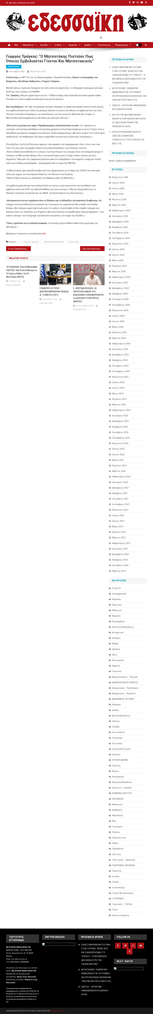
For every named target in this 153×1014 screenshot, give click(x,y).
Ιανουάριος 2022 (120, 482)
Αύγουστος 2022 (120, 443)
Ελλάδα (44, 45)
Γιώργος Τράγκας (31, 242)
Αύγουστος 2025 (120, 244)
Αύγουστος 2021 (120, 510)
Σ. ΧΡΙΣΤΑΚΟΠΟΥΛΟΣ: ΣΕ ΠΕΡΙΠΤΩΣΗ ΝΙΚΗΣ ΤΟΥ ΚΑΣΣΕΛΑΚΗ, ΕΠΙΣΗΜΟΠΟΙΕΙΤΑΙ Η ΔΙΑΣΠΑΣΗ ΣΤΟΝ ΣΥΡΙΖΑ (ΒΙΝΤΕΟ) (88, 295)
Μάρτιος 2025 (119, 271)
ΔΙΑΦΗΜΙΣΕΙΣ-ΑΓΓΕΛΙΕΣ (123, 699)
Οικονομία (117, 826)
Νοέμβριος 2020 (120, 560)
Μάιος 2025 (118, 260)
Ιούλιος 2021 (118, 515)
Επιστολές (117, 743)
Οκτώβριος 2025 (120, 233)
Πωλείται (116, 871)
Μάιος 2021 (118, 526)
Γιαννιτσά (116, 671)
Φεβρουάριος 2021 (121, 543)
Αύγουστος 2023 (120, 377)
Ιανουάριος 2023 (120, 415)
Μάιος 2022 (118, 460)
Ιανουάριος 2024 (120, 349)
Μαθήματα (117, 810)
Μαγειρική (117, 804)
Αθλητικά (116, 610)
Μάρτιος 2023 (119, 404)
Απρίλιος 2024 (119, 332)
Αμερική (116, 616)
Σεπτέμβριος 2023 (121, 371)
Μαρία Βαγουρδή (38, 71)
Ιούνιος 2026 (118, 188)
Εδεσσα (116, 721)
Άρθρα (115, 643)
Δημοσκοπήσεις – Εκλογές (125, 677)
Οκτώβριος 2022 (120, 432)
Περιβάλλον (118, 848)
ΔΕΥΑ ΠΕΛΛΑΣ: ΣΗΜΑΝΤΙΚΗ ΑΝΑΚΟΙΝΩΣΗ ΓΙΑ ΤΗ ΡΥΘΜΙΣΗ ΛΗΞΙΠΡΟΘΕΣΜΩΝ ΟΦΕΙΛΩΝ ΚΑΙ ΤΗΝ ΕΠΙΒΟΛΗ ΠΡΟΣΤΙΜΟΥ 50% (129, 94)
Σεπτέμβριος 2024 (121, 305)
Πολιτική (116, 854)
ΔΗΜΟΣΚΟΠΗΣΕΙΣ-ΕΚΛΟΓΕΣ (125, 682)
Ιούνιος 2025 (118, 255)
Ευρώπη (116, 754)
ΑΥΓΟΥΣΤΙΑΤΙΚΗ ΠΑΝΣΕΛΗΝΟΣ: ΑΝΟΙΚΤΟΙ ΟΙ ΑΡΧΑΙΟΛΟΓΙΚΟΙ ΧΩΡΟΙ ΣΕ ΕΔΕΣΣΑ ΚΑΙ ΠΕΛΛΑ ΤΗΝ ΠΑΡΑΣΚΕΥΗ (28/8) (129, 121)
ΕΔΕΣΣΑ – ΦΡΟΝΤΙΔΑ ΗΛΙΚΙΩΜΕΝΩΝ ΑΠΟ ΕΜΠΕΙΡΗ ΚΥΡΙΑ (129, 107)
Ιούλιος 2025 (118, 249)
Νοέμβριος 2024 (120, 293)
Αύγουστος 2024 (120, 310)
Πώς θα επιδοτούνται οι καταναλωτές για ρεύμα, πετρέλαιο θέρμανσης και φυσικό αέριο (93, 249)
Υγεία (115, 909)
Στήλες (58, 45)
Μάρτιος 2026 (119, 205)
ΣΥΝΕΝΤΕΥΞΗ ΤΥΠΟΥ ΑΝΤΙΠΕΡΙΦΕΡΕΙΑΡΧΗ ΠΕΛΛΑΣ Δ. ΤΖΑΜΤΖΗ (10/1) (54, 291)
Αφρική (116, 666)
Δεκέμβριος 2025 (120, 221)
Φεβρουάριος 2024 (121, 343)
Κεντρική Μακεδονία (122, 782)
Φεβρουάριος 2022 (121, 476)
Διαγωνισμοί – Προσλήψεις (125, 688)
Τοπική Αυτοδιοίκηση (122, 893)
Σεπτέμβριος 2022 (121, 438)
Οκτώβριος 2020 (120, 565)
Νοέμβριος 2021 (120, 493)
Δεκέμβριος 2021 (120, 488)
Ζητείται (116, 765)
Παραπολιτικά (119, 837)
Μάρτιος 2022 (119, 471)
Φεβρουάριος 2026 (121, 210)
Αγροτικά (116, 605)
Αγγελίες (73, 45)
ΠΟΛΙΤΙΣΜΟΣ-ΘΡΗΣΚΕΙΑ (123, 865)
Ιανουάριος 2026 (120, 216)
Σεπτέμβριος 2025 (121, 238)
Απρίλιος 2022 (119, 465)
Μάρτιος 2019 (119, 571)
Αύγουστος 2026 (120, 177)
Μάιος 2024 (118, 327)
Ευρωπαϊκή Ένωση (121, 749)
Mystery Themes (57, 1011)
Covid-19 (116, 588)
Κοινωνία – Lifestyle (121, 788)
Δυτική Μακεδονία (121, 716)
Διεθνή (87, 45)
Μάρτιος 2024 (119, 338)
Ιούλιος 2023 (118, 382)
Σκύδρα (115, 876)
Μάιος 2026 (118, 194)
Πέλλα (115, 843)
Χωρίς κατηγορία (120, 915)
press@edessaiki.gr (19, 959)
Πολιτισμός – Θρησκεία (123, 860)
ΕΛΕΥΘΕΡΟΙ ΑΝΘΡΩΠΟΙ (54, 242)
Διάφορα (116, 704)
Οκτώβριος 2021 (120, 499)
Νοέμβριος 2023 (120, 360)
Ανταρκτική (118, 632)
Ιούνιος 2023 (118, 388)
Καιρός (115, 771)
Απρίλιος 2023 (119, 399)
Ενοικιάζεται (118, 732)
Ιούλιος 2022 (118, 449)
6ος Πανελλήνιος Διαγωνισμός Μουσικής (20, 249)
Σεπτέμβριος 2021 (121, 504)
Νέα (16, 45)
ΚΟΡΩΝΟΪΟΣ (118, 799)
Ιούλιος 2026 (118, 183)
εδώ (44, 233)
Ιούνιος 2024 (118, 321)
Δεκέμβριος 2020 (120, 554)
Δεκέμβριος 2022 (120, 421)
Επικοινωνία (104, 45)
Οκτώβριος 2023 (120, 366)
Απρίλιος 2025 (119, 266)
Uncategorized (119, 594)
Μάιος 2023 (118, 393)
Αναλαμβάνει (118, 621)
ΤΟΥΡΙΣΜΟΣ (118, 898)
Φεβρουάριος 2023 (121, 410)
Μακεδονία (28, 45)
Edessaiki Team (46, 303)
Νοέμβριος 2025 (120, 227)
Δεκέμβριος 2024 (120, 288)
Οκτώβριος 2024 (120, 299)
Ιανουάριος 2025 (120, 282)
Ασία (114, 655)
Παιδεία (116, 832)
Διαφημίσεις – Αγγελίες (124, 693)
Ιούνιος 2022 (118, 454)
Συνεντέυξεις (14, 66)
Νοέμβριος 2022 (120, 427)
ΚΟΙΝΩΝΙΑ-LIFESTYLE (122, 793)
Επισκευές (117, 738)
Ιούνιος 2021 (118, 521)
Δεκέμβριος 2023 (120, 354)
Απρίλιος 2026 (119, 199)
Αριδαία (116, 649)
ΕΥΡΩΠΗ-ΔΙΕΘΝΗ (120, 760)
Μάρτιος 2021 (119, 537)
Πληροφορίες (121, 45)
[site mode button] (139, 45)
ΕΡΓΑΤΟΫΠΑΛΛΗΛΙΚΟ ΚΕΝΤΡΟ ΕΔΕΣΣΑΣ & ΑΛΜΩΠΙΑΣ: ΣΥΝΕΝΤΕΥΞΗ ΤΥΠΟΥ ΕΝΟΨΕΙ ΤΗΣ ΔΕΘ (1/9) (128, 138)
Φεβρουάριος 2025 (121, 277)
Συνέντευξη (73, 242)
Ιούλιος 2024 (118, 316)
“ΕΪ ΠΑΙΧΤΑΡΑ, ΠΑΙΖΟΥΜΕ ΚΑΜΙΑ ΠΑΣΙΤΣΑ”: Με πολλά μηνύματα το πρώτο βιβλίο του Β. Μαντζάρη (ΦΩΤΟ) (21, 272)
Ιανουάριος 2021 (120, 549)
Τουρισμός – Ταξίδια (122, 904)
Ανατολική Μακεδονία (123, 627)
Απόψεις (116, 638)
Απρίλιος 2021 (119, 532)
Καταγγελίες (118, 776)
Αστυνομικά (118, 660)
